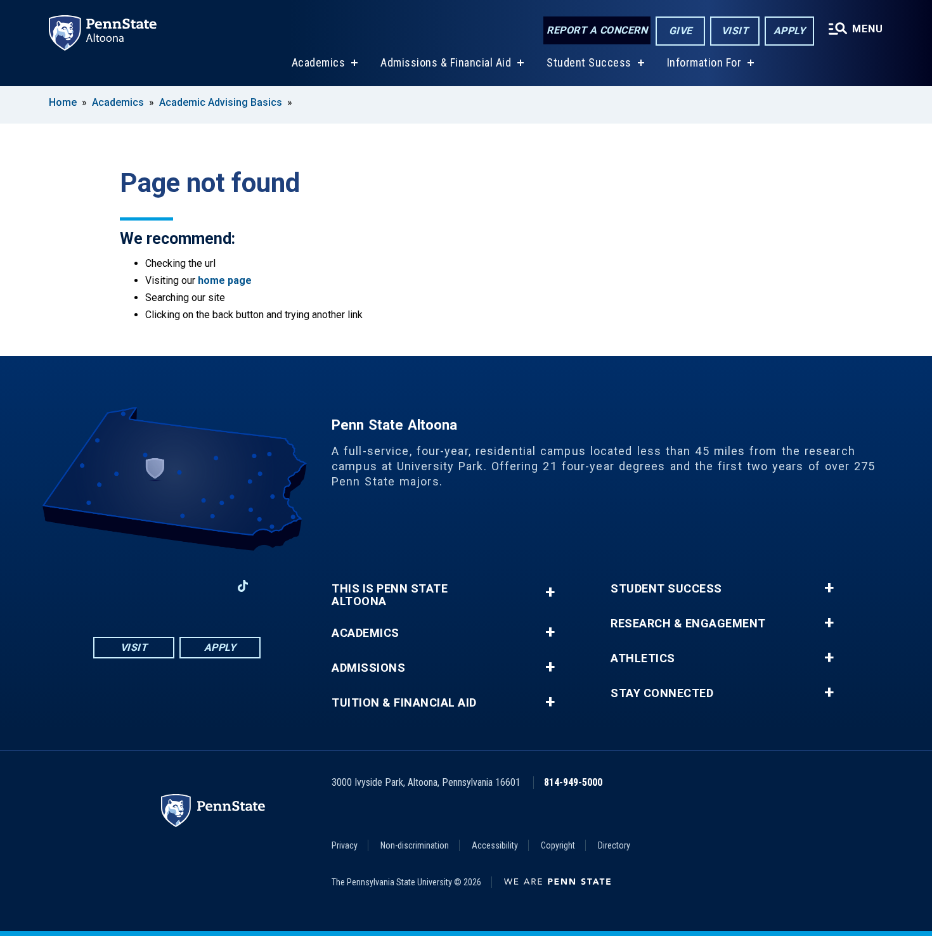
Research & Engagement (688, 623)
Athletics (643, 658)
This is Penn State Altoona (390, 595)
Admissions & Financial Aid (445, 62)
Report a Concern (597, 30)
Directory (614, 845)
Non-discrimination (414, 845)
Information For (704, 62)
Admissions (368, 668)
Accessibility (495, 845)
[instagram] (144, 585)
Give (680, 31)
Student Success (589, 62)
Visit (735, 31)
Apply (789, 31)
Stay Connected (662, 693)
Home (63, 102)
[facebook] (111, 585)
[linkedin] (210, 585)
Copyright (558, 845)
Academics (319, 62)
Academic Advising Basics (220, 102)
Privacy (345, 845)
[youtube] (177, 585)
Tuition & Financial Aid (404, 702)
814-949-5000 (573, 782)
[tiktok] (243, 585)
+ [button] (550, 592)
